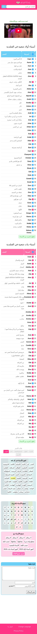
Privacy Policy (18, 631)
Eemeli (28, 178)
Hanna (29, 396)
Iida (30, 423)
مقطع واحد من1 (29, 541)
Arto (29, 120)
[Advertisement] (18, 15)
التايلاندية (25, 471)
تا (22, 488)
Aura (29, 338)
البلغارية (6, 468)
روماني (21, 492)
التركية (19, 471)
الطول (25, 451)
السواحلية (29, 475)
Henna (29, 410)
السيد (17, 475)
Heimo (29, 227)
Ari (30, 116)
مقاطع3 (13, 541)
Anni (29, 306)
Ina (30, 437)
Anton (29, 109)
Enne (29, 203)
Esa (30, 209)
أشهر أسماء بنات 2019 (11, 549)
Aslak (29, 137)
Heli (30, 403)
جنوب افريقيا (11, 488)
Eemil (29, 182)
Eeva (29, 349)
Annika (28, 102)
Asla (29, 134)
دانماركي (27, 492)
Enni (29, 380)
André (29, 99)
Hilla (29, 416)
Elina (29, 359)
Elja (30, 199)
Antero (28, 106)
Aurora (28, 342)
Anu (29, 326)
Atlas (29, 140)
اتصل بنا (10, 626)
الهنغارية (18, 485)
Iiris (30, 430)
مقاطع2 (20, 541)
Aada (29, 257)
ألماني (32, 464)
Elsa (29, 369)
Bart (29, 147)
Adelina (28, 267)
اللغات (6, 451)
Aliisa (29, 286)
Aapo (29, 59)
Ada (29, 260)
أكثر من (18, 454)
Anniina (28, 312)
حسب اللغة (24, 545)
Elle (30, 362)
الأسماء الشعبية (14, 545)
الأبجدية (31, 451)
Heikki (29, 223)
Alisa (29, 290)
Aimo (29, 73)
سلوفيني (15, 492)
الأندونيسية (6, 464)
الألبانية (12, 464)
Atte (29, 144)
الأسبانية (18, 464)
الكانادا (31, 481)
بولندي (26, 488)
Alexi (29, 92)
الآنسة (23, 464)
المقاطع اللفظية (18, 451)
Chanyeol (27, 154)
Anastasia (27, 297)
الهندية (24, 485)
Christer (28, 158)
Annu (29, 322)
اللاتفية (20, 481)
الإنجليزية (24, 468)
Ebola (29, 168)
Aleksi (29, 89)
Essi (29, 383)
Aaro (29, 66)
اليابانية (7, 485)
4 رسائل (21, 538)
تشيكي (19, 488)
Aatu (29, 69)
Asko (29, 130)
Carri (29, 151)
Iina (30, 427)
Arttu (29, 123)
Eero (29, 185)
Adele (29, 263)
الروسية (13, 471)
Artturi (29, 127)
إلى (28, 464)
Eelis (29, 175)
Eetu (29, 189)
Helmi (29, 406)
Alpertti (28, 96)
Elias (29, 196)
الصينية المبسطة (9, 475)
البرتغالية (11, 468)
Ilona (29, 434)
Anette (29, 303)
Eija (30, 352)
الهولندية (12, 485)
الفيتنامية (6, 478)
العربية (31, 478)
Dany (29, 161)
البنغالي (31, 471)
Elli (30, 366)
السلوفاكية (7, 471)
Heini (29, 399)
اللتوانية (15, 481)
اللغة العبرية (7, 481)
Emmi (29, 376)
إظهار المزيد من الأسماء (27, 236)
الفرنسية (24, 478)
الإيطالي (18, 468)
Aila (30, 274)
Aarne (29, 62)
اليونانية (32, 488)
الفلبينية (19, 478)
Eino (29, 192)
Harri (29, 220)
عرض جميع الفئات (18, 553)
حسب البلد (6, 541)
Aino (29, 76)
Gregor (28, 213)
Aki (30, 82)
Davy (29, 165)
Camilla (28, 345)
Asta (29, 335)
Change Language (24, 626)
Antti (29, 113)
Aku (29, 85)
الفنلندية (13, 478)
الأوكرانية (31, 468)
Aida (29, 270)
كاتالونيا (9, 492)
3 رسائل (28, 538)
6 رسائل (8, 538)
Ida (30, 420)
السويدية (22, 475)
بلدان (11, 451)
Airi (30, 283)
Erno (29, 206)
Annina (28, 319)
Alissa (29, 293)
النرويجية (29, 485)
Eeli (30, 171)
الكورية (26, 481)
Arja (29, 329)
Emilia (29, 373)
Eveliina (28, 387)
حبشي (5, 488)
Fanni (29, 390)
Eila (30, 355)
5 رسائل (15, 538)
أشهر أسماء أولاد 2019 (26, 549)
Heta (29, 413)
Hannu (28, 216)
